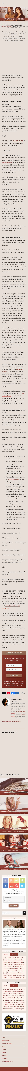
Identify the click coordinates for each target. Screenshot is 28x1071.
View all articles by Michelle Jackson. (11, 721)
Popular (14, 954)
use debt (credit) (18, 141)
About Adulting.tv (7, 1061)
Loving (4, 1052)
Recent (6, 954)
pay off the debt (7, 162)
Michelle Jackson (6, 26)
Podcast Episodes (7, 1043)
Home (2, 24)
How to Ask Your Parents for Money (14, 1002)
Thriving (4, 1055)
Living (4, 1049)
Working (4, 1058)
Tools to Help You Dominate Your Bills (15, 998)
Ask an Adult (6, 1040)
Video (3, 1046)
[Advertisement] (14, 58)
